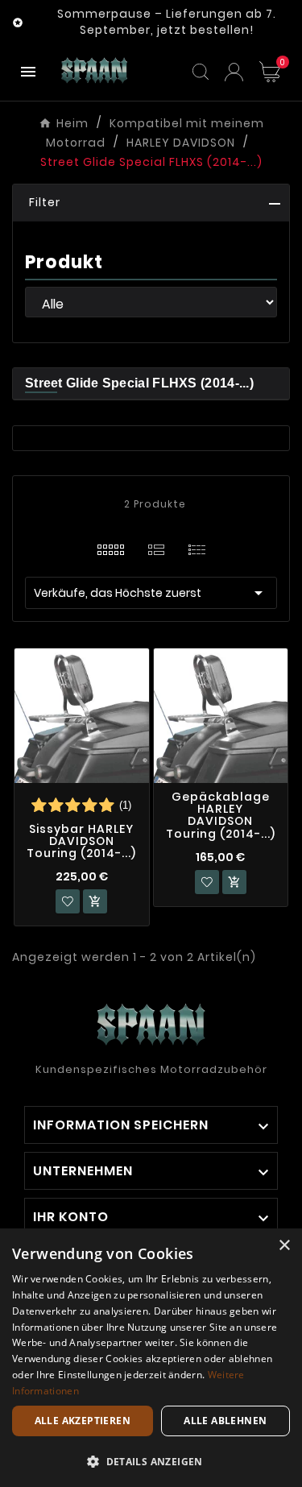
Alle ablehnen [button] (225, 1420)
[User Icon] (234, 72)
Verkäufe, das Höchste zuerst (151, 593)
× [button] (284, 1246)
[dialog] (151, 1357)
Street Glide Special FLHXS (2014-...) (139, 383)
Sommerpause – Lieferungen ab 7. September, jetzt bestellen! (166, 22)
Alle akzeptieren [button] (82, 1420)
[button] (151, 203)
